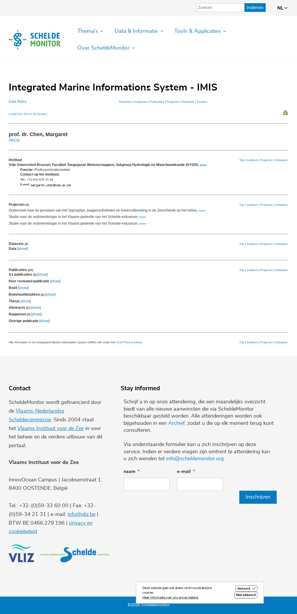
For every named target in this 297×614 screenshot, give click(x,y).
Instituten (141, 101)
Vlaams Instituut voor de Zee (50, 428)
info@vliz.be (81, 514)
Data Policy (18, 102)
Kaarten (202, 101)
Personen (125, 101)
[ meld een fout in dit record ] (28, 113)
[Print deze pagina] (285, 112)
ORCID (14, 140)
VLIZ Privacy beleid (129, 342)
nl (281, 8)
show (22, 249)
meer (203, 165)
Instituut (252, 160)
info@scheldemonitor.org (195, 458)
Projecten (173, 101)
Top (241, 160)
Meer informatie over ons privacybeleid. (170, 597)
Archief (176, 423)
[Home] (34, 39)
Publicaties (157, 101)
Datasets (188, 101)
